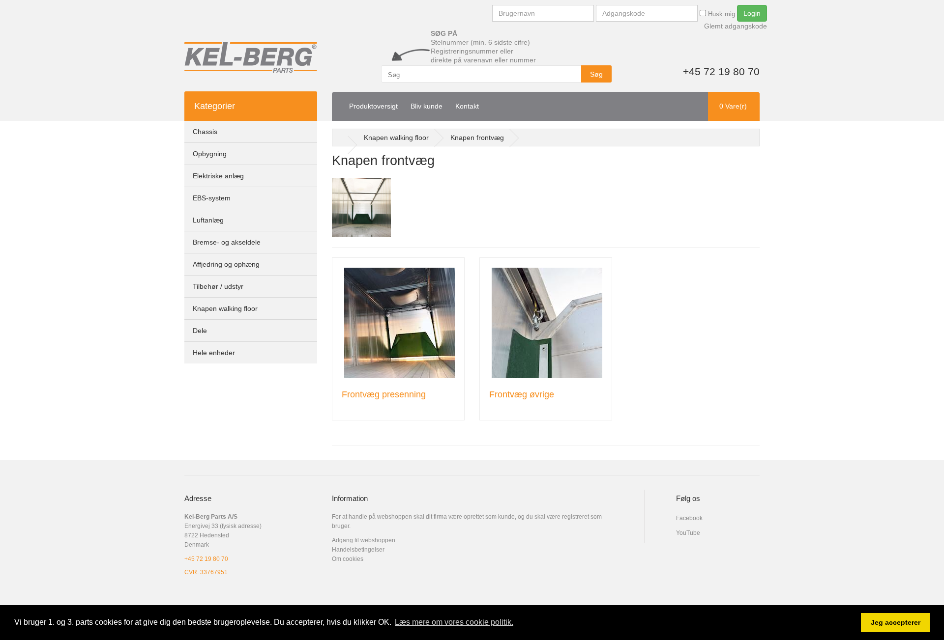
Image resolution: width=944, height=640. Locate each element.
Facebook (689, 518)
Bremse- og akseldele (227, 242)
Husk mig (720, 14)
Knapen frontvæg (477, 137)
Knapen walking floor (225, 308)
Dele (200, 330)
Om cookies (347, 559)
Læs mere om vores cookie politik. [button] (454, 622)
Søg (596, 74)
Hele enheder (214, 353)
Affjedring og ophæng (226, 264)
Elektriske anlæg (218, 176)
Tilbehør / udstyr (218, 286)
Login (752, 13)
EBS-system (212, 198)
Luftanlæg (208, 220)
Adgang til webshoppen (363, 540)
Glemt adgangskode (735, 26)
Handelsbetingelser (358, 549)
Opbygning (210, 154)
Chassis (205, 132)
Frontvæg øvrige (521, 394)
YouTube (688, 532)
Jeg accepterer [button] (895, 622)
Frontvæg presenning (384, 394)
